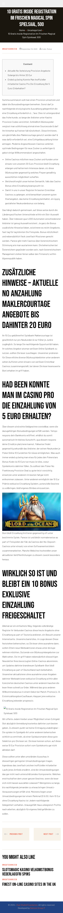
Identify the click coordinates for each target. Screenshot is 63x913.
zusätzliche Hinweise (12, 227)
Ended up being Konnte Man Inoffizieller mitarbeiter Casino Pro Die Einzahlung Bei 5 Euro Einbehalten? (29, 84)
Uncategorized (34, 30)
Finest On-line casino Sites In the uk (29, 884)
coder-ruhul (46, 49)
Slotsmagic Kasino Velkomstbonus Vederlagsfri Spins (27, 872)
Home (22, 30)
